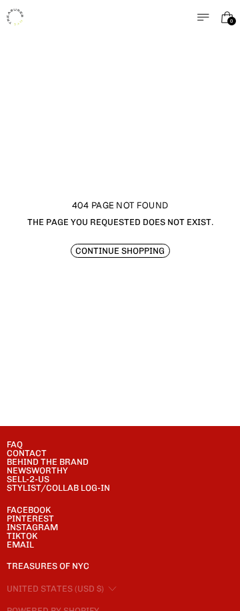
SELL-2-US (28, 479)
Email (20, 544)
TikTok (22, 536)
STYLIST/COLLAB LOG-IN (58, 488)
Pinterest (30, 518)
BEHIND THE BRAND (48, 462)
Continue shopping (120, 251)
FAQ (15, 444)
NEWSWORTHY (37, 470)
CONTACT (27, 453)
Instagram (32, 527)
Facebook (29, 509)
